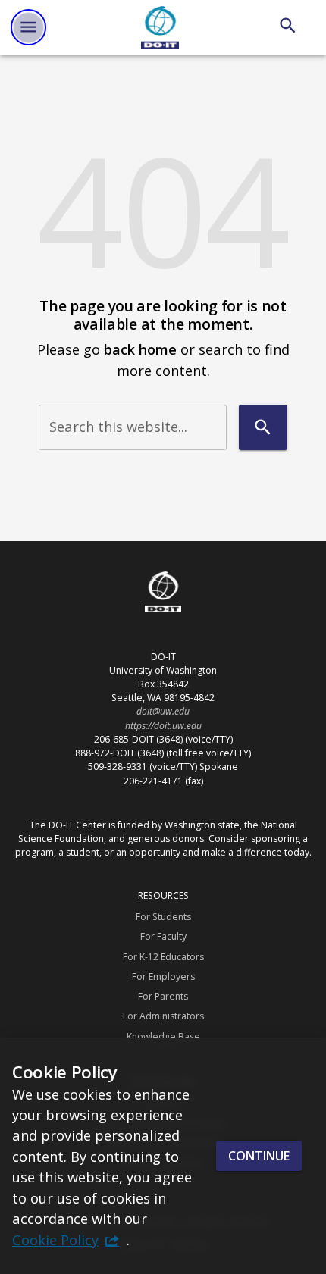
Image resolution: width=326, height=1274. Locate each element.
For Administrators (163, 1015)
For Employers (163, 976)
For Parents (163, 996)
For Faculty (163, 936)
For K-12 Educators (163, 956)
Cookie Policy (55, 1239)
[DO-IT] (160, 27)
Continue (259, 1155)
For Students (163, 916)
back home (140, 349)
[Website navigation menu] (28, 27)
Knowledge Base (163, 1036)
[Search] (288, 25)
